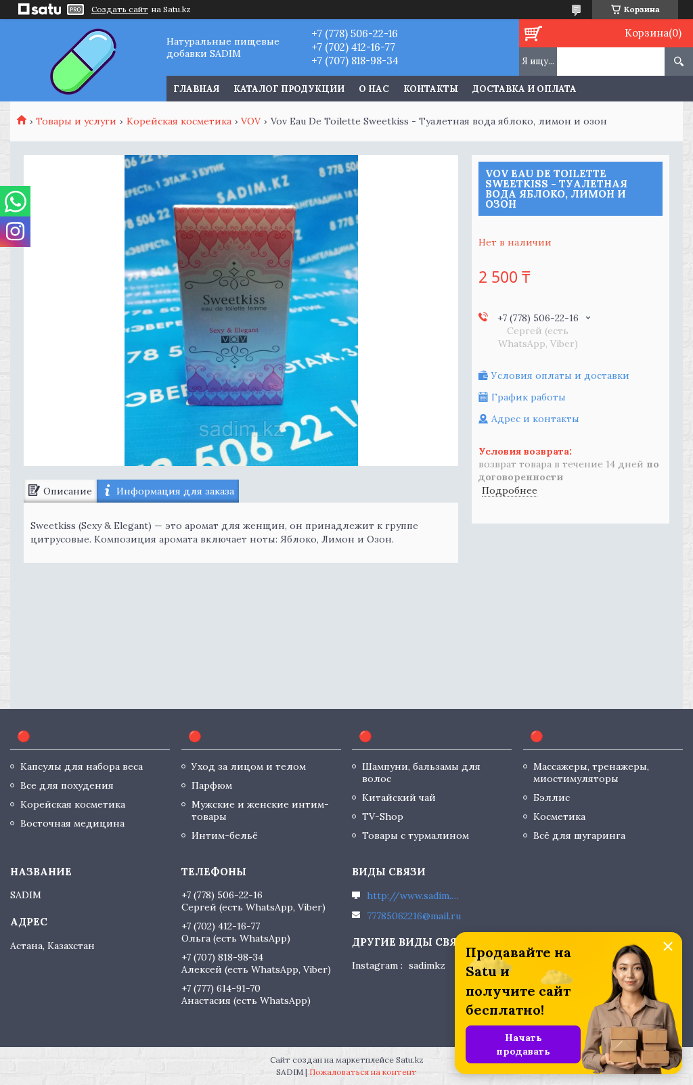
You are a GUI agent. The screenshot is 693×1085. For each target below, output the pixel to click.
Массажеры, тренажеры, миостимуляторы (591, 772)
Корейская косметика (179, 121)
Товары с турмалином (415, 835)
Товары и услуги (76, 121)
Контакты (430, 89)
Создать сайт (119, 9)
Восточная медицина (72, 823)
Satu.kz (410, 1060)
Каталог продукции (288, 89)
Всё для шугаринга (579, 835)
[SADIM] (83, 60)
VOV (251, 121)
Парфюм (212, 785)
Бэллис (551, 797)
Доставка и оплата (524, 89)
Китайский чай (399, 797)
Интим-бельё (225, 835)
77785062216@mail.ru (414, 916)
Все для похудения (67, 785)
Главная (196, 89)
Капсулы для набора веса (81, 766)
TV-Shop (382, 816)
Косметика (559, 816)
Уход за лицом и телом (249, 766)
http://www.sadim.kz (414, 896)
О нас (374, 89)
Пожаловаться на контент (363, 1072)
